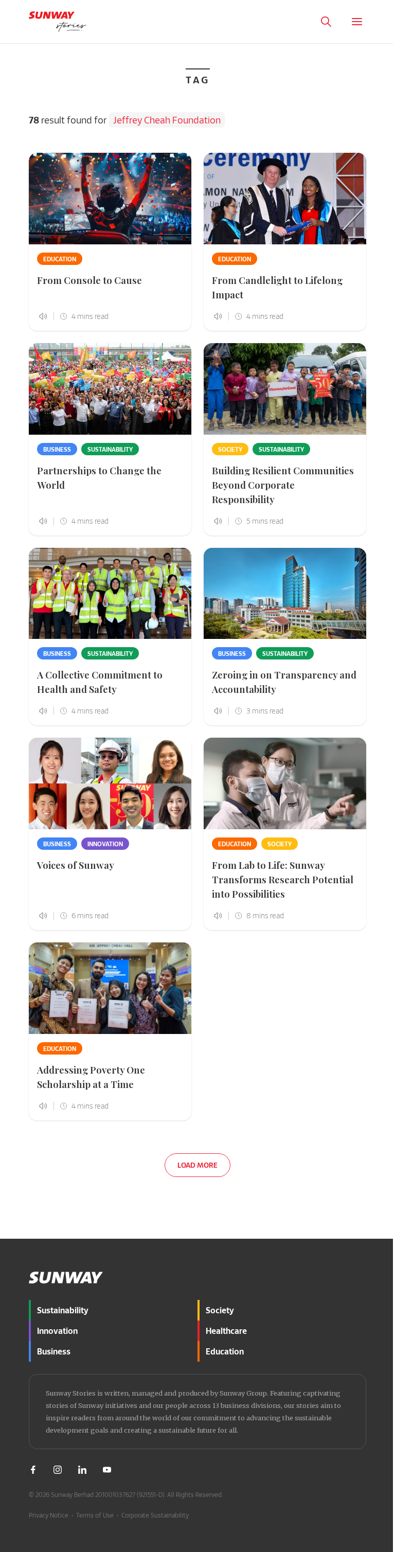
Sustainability (110, 449)
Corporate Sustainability (155, 1515)
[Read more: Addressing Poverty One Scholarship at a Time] (110, 988)
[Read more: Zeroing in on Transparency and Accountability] (285, 593)
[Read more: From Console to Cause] (110, 198)
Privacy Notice (48, 1515)
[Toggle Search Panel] (326, 21)
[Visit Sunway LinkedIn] (82, 1470)
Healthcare (226, 1330)
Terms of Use (95, 1515)
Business (57, 449)
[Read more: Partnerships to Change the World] (110, 389)
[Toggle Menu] (357, 21)
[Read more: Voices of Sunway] (110, 783)
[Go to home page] (57, 21)
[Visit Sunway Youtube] (107, 1470)
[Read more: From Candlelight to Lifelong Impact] (285, 198)
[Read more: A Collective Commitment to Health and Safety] (110, 593)
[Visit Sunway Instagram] (57, 1470)
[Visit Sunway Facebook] (33, 1470)
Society (230, 449)
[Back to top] (376, 1233)
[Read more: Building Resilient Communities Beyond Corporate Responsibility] (285, 389)
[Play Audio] (381, 1505)
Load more (197, 1165)
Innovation (105, 843)
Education (59, 258)
